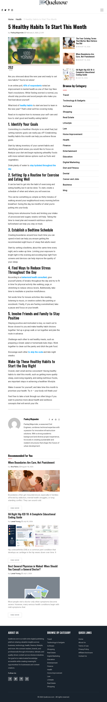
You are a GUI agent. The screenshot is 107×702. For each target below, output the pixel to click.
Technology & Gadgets (56, 642)
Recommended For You (20, 456)
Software (50, 646)
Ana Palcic (15, 467)
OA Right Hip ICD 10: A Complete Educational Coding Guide (31, 515)
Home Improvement (54, 673)
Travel (49, 639)
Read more (15, 508)
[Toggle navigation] (101, 10)
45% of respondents (32, 85)
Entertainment (52, 663)
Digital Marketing (53, 656)
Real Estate (51, 652)
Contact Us (83, 656)
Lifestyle (50, 680)
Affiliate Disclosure (86, 652)
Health (19, 19)
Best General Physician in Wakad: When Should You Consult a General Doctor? (33, 567)
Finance (50, 666)
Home (11, 19)
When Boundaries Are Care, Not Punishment (31, 462)
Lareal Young (15, 521)
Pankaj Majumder (17, 33)
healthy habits (26, 105)
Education (51, 659)
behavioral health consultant (34, 277)
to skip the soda (35, 352)
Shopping (51, 649)
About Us (82, 642)
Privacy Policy (84, 649)
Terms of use (83, 646)
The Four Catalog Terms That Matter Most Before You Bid (86, 41)
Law (48, 676)
